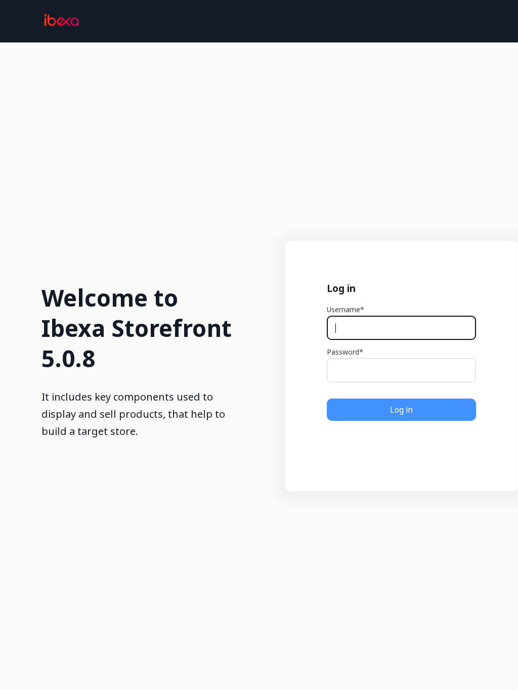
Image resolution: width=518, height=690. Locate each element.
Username (343, 310)
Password (343, 352)
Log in (401, 409)
